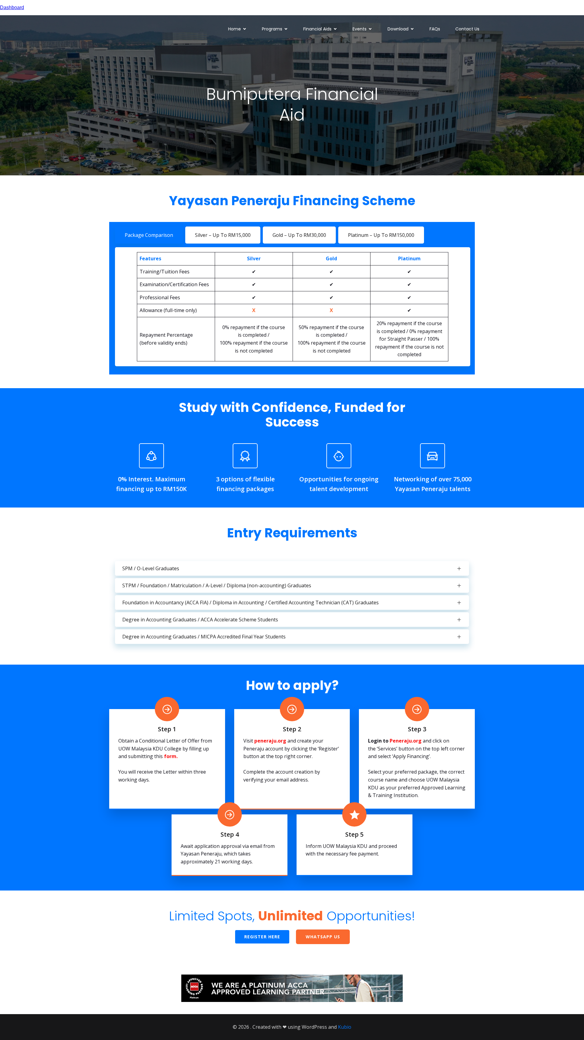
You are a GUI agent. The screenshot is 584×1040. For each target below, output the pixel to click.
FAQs (434, 29)
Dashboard (12, 7)
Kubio (344, 1027)
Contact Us (467, 29)
